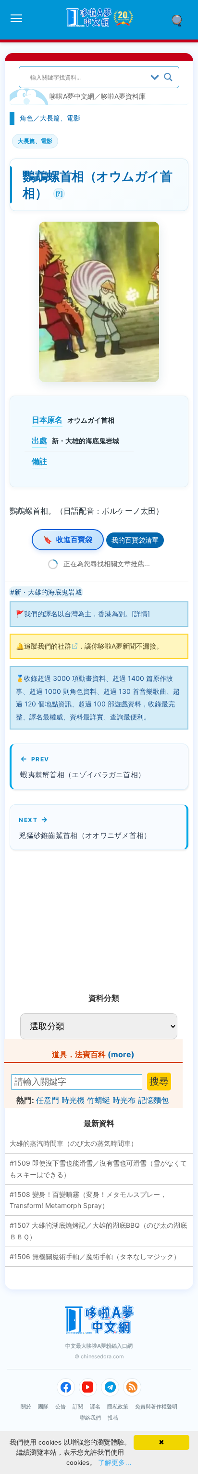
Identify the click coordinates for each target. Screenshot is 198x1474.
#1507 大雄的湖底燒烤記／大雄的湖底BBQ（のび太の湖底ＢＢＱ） (98, 1231)
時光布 (124, 1100)
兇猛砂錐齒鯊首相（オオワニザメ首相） (85, 835)
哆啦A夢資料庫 (123, 96)
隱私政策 (117, 1406)
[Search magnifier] (168, 77)
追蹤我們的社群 (47, 646)
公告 (60, 1406)
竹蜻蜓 (98, 1100)
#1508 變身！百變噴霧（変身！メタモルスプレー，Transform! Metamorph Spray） (88, 1200)
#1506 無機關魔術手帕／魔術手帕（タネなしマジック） (95, 1256)
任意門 (47, 1100)
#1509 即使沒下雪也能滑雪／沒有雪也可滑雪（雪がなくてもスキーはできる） (98, 1169)
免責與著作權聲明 (156, 1406)
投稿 (113, 1417)
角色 (26, 118)
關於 (26, 1406)
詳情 (141, 614)
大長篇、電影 (60, 118)
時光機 (73, 1100)
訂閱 (78, 1406)
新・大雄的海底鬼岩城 (85, 441)
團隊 (43, 1406)
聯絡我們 (90, 1417)
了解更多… (115, 1462)
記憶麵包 (153, 1100)
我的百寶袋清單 (135, 540)
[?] (58, 192)
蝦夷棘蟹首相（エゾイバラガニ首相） (82, 774)
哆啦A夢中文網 (72, 96)
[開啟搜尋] (180, 20)
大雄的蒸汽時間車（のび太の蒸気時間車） (73, 1143)
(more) (121, 1054)
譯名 (95, 1406)
